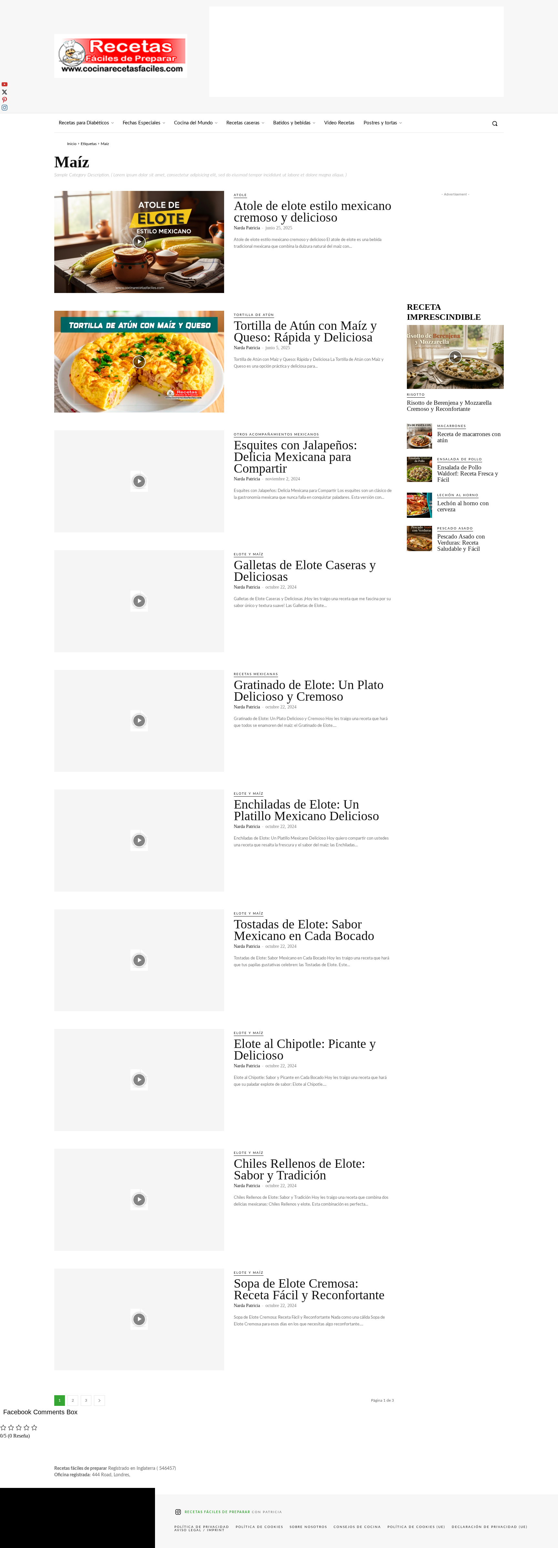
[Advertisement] (356, 51)
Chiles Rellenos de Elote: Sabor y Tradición (299, 1169)
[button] (495, 123)
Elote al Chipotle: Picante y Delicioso (305, 1049)
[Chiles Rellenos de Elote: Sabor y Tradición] (139, 1200)
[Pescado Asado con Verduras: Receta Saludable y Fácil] (419, 538)
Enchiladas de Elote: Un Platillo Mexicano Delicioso (306, 810)
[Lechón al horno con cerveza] (419, 505)
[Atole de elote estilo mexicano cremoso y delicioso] (139, 242)
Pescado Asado (455, 528)
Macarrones (451, 426)
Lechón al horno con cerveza (463, 506)
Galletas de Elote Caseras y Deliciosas (305, 571)
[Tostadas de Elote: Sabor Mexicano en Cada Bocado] (139, 960)
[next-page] (99, 1400)
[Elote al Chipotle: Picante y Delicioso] (139, 1080)
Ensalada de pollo (459, 459)
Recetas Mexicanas (256, 674)
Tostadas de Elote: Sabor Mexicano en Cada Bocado (304, 930)
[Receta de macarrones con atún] (419, 436)
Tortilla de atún (254, 315)
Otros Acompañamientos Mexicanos (276, 434)
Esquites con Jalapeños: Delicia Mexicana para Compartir (295, 457)
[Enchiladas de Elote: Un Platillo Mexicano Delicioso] (139, 841)
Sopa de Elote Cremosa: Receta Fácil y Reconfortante (309, 1289)
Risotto (416, 394)
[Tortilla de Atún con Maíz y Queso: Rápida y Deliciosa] (139, 362)
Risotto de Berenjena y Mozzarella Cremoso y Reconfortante (449, 405)
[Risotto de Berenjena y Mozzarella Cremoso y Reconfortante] (455, 357)
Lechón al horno (458, 495)
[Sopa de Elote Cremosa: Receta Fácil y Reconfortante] (139, 1320)
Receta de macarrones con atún (469, 437)
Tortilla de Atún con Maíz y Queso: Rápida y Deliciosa (305, 331)
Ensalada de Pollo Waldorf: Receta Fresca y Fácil (467, 473)
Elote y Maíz (249, 554)
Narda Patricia (247, 227)
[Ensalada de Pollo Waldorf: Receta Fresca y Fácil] (419, 469)
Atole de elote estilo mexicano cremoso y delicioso (312, 211)
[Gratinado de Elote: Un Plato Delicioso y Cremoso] (139, 721)
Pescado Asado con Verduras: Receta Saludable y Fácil (461, 542)
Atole (240, 195)
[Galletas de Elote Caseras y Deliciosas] (139, 601)
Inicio (72, 144)
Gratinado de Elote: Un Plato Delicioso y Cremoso (309, 690)
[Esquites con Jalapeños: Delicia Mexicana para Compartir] (139, 481)
